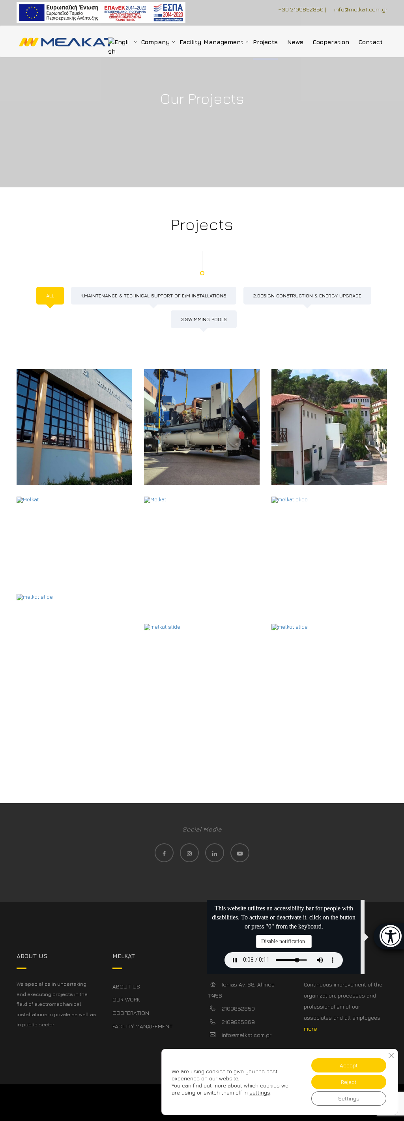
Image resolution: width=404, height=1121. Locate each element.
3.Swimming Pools (204, 319)
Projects (265, 42)
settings (259, 1092)
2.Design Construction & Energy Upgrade (307, 296)
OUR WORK (126, 999)
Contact (371, 42)
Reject (349, 1081)
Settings (348, 1098)
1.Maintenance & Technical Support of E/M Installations (153, 296)
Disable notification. (284, 941)
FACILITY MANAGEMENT (142, 1026)
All (50, 296)
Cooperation (331, 42)
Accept (349, 1065)
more (310, 1028)
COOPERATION (130, 1012)
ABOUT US (126, 986)
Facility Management (211, 42)
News (295, 42)
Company (155, 42)
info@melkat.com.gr (360, 9)
